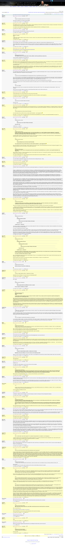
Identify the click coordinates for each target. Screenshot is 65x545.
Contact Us (28, 540)
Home (11, 6)
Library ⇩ (19, 6)
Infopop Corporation (34, 543)
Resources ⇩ (26, 6)
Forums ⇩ (22, 6)
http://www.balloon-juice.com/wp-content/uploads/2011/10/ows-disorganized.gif (24, 49)
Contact (34, 6)
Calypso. (26, 373)
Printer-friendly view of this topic (6, 537)
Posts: (14, 28)
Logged (23, 28)
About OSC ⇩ (15, 6)
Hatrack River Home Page (34, 540)
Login (8, 12)
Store (36, 6)
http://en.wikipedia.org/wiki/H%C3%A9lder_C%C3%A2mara (21, 509)
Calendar (30, 6)
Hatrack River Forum (30, 12)
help (29, 154)
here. (44, 373)
